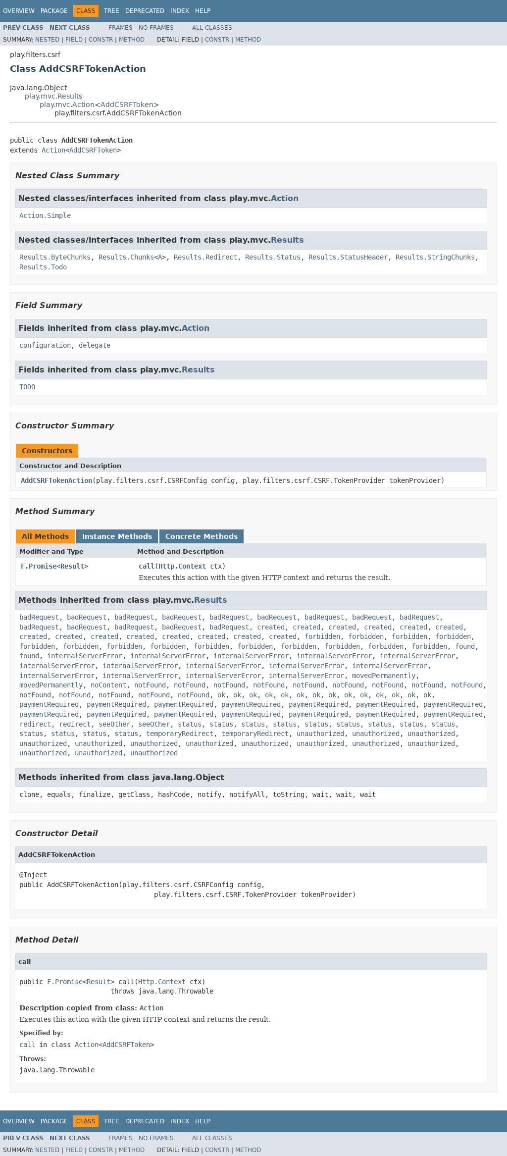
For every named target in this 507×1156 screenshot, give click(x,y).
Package (54, 10)
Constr (101, 39)
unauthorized (320, 733)
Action (53, 150)
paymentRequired (49, 704)
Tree (111, 10)
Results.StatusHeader (348, 257)
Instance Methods (117, 536)
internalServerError (84, 656)
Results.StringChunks (435, 257)
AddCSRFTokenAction (56, 480)
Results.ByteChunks (55, 257)
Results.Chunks (126, 257)
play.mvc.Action (67, 104)
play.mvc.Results (53, 96)
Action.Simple (45, 215)
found (465, 646)
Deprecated (144, 10)
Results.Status (273, 257)
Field (74, 39)
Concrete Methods (201, 536)
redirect (35, 724)
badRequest (39, 617)
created (271, 627)
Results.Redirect (205, 257)
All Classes (212, 27)
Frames (120, 27)
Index (179, 10)
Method (132, 39)
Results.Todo (43, 267)
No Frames (156, 27)
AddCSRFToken (127, 104)
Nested (47, 39)
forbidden (322, 636)
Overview (19, 10)
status (190, 724)
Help (202, 10)
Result (72, 566)
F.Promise (38, 566)
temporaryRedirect (179, 733)
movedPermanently (383, 676)
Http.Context (182, 566)
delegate (94, 345)
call (146, 566)
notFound (150, 685)
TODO (27, 387)
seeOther (114, 724)
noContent (108, 685)
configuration (45, 345)
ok (221, 695)
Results (287, 240)
